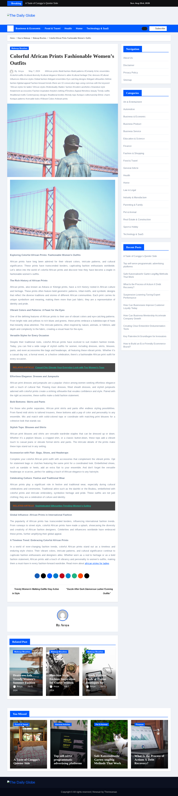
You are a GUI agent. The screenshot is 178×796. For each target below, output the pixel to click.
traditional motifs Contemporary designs (29, 95)
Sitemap (127, 80)
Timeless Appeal (73, 91)
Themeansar (110, 792)
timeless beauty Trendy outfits (96, 91)
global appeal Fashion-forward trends (35, 83)
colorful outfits (17, 75)
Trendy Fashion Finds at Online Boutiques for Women (96, 681)
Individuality (52, 87)
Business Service (132, 131)
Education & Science (134, 138)
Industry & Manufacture (135, 197)
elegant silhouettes (96, 79)
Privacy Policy (130, 72)
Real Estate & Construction (137, 219)
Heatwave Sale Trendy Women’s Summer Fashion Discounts (24, 681)
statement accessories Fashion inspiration (30, 91)
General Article (130, 168)
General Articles (62, 724)
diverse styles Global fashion (34, 79)
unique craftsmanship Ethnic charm (94, 95)
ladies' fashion (65, 87)
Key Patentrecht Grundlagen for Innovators (144, 336)
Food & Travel (52, 28)
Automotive (129, 109)
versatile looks (33, 99)
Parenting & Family (133, 205)
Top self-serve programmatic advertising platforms (68, 759)
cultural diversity (32, 75)
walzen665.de (130, 380)
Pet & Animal (129, 212)
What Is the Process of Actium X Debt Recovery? (149, 759)
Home (79, 28)
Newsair (97, 792)
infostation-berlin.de (133, 369)
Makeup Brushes (19, 48)
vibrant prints (62, 99)
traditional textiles (56, 95)
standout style (98, 87)
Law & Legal (129, 190)
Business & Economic (28, 28)
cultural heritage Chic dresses (86, 75)
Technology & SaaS (98, 28)
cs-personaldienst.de (133, 384)
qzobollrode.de (130, 365)
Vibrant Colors (47, 99)
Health (68, 28)
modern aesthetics (82, 87)
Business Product (132, 124)
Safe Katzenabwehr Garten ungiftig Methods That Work (107, 759)
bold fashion (65, 71)
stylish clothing (57, 91)
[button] (170, 28)
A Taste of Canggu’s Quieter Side (140, 256)
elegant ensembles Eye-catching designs (67, 79)
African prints (52, 71)
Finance (127, 146)
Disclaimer (128, 65)
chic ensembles (102, 71)
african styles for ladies (97, 563)
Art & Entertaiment (132, 102)
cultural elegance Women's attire (56, 75)
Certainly (90, 71)
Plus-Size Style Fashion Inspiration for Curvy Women (62, 679)
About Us (128, 58)
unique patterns (18, 99)
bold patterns (78, 71)
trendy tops (71, 95)
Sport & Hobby (130, 227)
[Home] (10, 28)
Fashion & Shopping (133, 153)
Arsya (21, 71)
